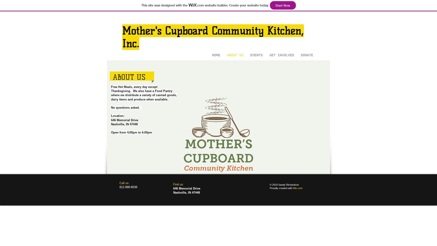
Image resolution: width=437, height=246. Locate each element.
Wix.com (297, 188)
